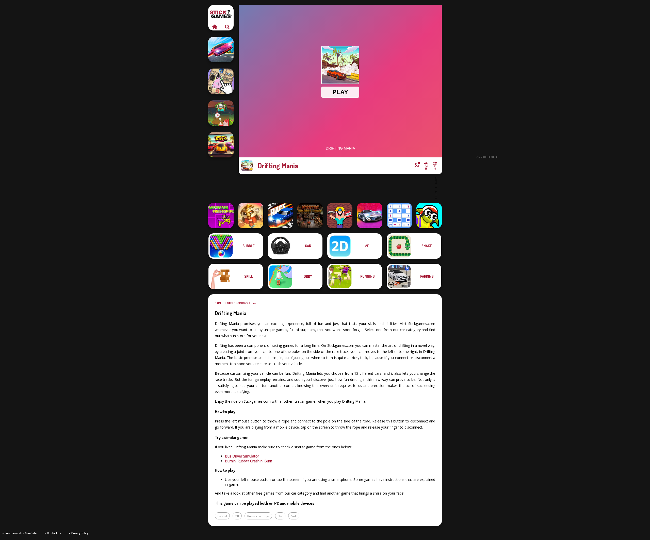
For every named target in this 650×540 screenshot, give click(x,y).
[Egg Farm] (221, 113)
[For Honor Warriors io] (250, 215)
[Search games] (227, 26)
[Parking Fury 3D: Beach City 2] (221, 144)
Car (254, 303)
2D (237, 516)
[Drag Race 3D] (280, 215)
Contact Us (54, 533)
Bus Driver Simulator (242, 456)
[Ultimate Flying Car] (221, 49)
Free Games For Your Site (21, 533)
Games (219, 303)
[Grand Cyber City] (369, 215)
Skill (294, 516)
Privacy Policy (79, 533)
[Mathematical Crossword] (399, 215)
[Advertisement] (487, 81)
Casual (222, 516)
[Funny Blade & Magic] (429, 215)
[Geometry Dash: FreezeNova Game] (221, 215)
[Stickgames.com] (214, 26)
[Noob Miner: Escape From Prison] (339, 215)
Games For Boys (237, 303)
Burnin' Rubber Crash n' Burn (248, 461)
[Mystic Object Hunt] (310, 215)
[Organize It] (221, 81)
